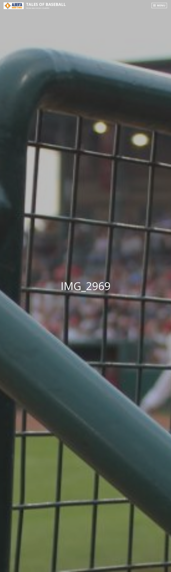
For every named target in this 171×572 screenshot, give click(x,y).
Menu (160, 5)
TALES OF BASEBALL (46, 4)
